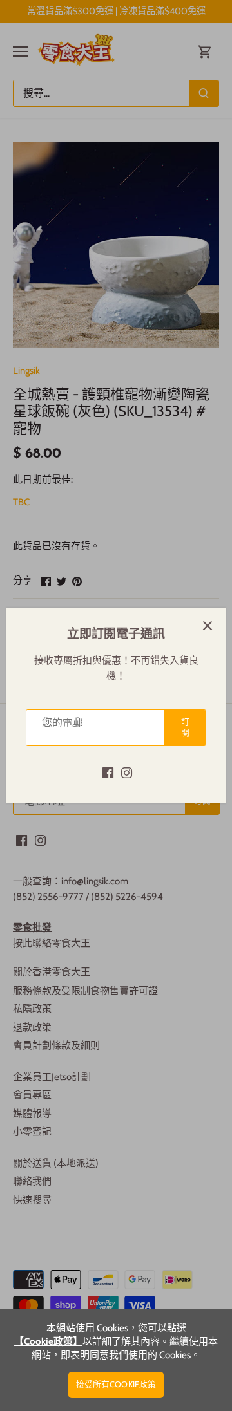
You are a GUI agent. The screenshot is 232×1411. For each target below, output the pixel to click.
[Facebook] (107, 772)
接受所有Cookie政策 (116, 1384)
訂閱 (185, 727)
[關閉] (207, 626)
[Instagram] (126, 772)
